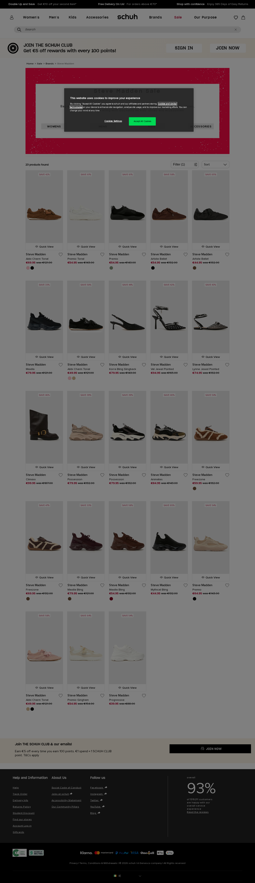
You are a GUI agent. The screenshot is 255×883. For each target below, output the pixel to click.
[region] (129, 110)
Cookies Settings (113, 121)
